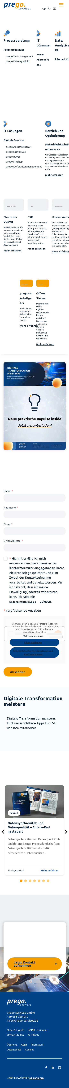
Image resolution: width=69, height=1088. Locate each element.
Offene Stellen (15, 1034)
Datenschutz (14, 1049)
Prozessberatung (14, 49)
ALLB (24, 1044)
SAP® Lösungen (37, 1029)
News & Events (15, 1029)
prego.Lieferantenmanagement (24, 166)
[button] (21, 880)
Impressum (37, 1044)
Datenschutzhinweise (22, 601)
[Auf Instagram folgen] (59, 1067)
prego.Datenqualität (17, 61)
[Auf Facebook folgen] (46, 1067)
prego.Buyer (13, 156)
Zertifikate (34, 1034)
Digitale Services (14, 140)
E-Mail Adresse (12, 540)
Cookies (29, 1049)
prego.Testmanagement (19, 56)
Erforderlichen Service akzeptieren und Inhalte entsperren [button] (33, 652)
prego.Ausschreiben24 (19, 146)
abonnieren (36, 1077)
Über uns (12, 1044)
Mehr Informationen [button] (33, 636)
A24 (44, 8)
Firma (7, 524)
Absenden (18, 672)
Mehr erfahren (54, 174)
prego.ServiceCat (16, 151)
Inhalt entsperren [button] (33, 642)
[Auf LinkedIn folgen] (52, 1067)
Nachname (10, 507)
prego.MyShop (14, 161)
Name (7, 490)
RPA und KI (61, 59)
